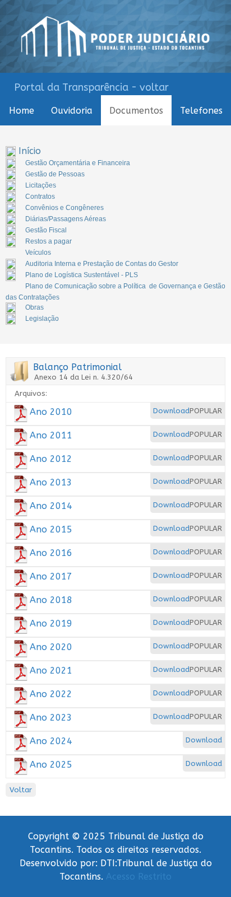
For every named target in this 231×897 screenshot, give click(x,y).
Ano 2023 (51, 717)
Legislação (42, 319)
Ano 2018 (51, 600)
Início (30, 151)
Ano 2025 (51, 764)
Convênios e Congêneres (64, 208)
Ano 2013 (51, 482)
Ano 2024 (51, 741)
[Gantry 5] (115, 36)
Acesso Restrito (139, 876)
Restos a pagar (48, 241)
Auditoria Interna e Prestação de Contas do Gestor (101, 264)
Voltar (21, 790)
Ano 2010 (51, 412)
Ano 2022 (51, 694)
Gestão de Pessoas (55, 174)
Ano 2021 (51, 670)
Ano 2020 (51, 647)
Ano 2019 (51, 623)
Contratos (40, 196)
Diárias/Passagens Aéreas (65, 219)
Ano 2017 (51, 576)
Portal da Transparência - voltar (91, 87)
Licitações (40, 185)
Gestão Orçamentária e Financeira (77, 163)
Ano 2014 (51, 506)
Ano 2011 (51, 435)
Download (171, 411)
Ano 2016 (51, 553)
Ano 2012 (51, 459)
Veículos (38, 252)
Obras (34, 307)
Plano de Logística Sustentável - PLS (81, 275)
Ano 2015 (51, 529)
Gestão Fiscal (46, 230)
